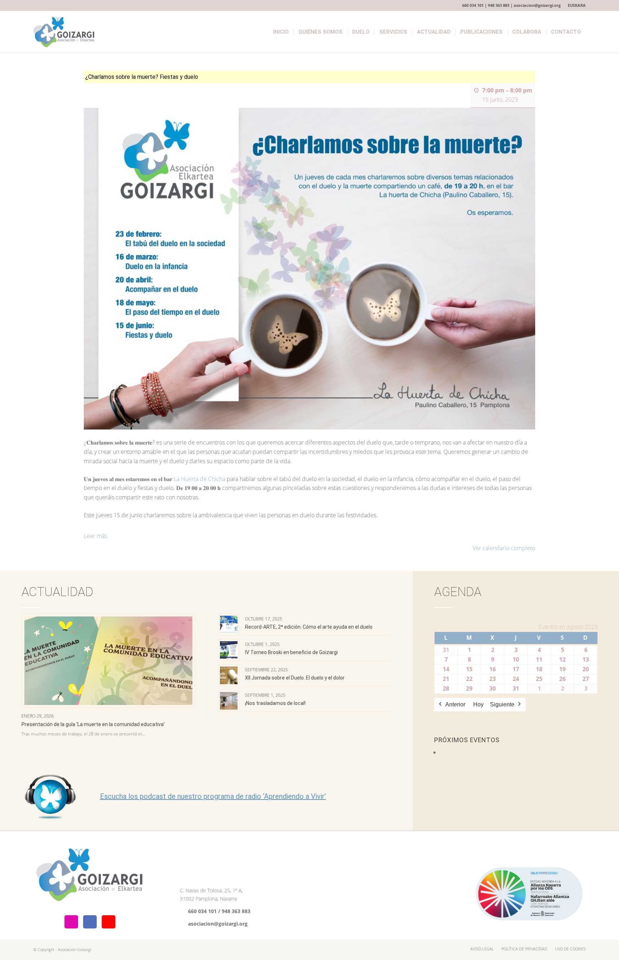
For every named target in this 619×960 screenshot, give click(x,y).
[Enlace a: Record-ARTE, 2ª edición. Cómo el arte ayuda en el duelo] (228, 624)
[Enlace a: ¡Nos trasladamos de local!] (228, 701)
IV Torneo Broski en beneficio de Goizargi (291, 652)
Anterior (455, 704)
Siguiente (502, 704)
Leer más (95, 536)
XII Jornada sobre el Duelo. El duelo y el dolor (295, 678)
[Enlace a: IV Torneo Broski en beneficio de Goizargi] (228, 650)
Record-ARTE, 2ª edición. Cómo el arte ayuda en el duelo (309, 627)
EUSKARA (577, 5)
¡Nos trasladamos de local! (275, 703)
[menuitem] (575, 5)
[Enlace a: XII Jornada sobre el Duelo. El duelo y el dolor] (228, 675)
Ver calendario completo (503, 548)
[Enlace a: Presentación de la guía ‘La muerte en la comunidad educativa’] (108, 660)
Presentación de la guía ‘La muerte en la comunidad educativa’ (93, 724)
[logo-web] (64, 32)
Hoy (478, 704)
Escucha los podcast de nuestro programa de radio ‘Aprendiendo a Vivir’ (213, 796)
